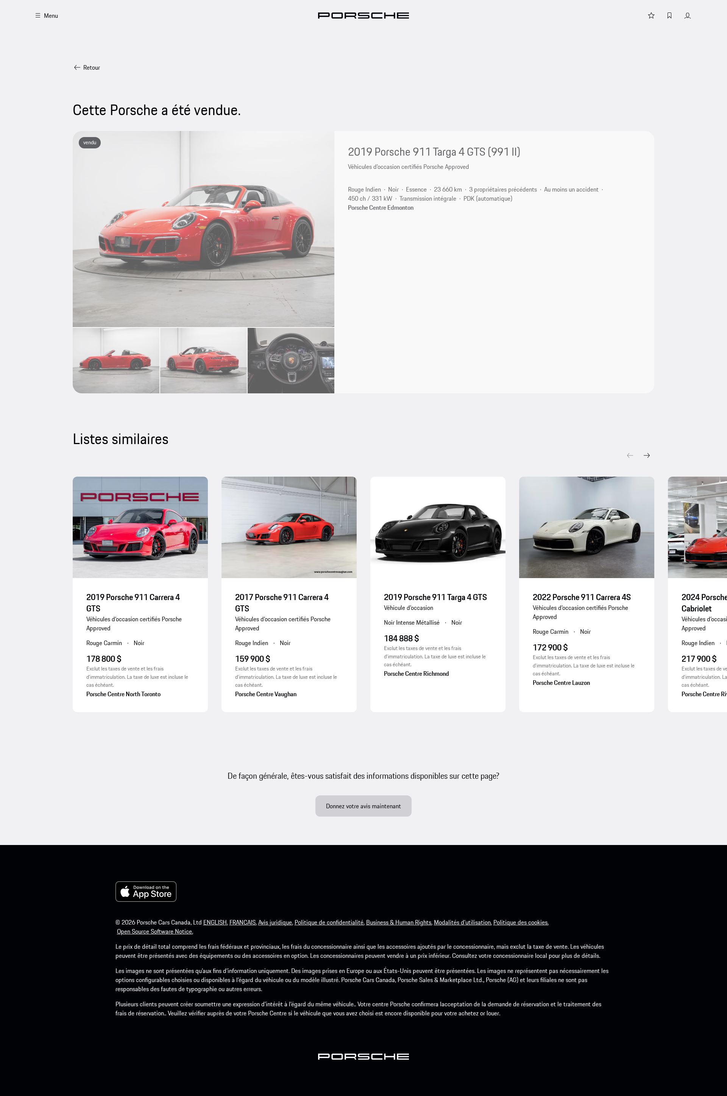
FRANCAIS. (243, 922)
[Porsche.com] (363, 15)
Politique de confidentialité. (330, 922)
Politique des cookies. (521, 922)
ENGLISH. (215, 922)
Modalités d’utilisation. (463, 922)
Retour (91, 67)
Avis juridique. (275, 922)
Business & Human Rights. (399, 922)
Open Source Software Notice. (155, 931)
